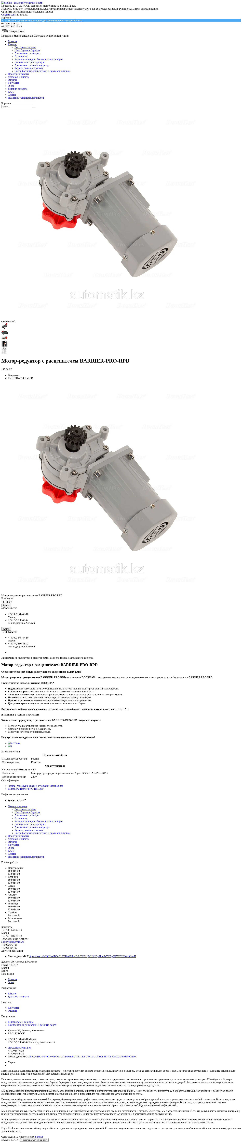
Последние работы (18, 74)
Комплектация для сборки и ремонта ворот (38, 59)
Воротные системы (25, 47)
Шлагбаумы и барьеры (27, 50)
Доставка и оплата (18, 77)
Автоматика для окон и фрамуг (32, 65)
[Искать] (33, 107)
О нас (11, 85)
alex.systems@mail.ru (12, 941)
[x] (10, 746)
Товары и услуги (17, 806)
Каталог (12, 44)
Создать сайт (8, 14)
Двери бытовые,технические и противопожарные (42, 71)
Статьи (12, 94)
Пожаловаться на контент (34, 1140)
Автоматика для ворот (27, 53)
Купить (78, 20)
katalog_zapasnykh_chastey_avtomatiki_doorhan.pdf (35, 785)
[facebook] (14, 743)
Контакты (13, 82)
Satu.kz (39, 1136)
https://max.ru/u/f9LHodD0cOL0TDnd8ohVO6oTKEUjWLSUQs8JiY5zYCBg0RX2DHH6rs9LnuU (82, 956)
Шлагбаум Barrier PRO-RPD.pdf (25, 788)
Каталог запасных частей (28, 68)
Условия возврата (17, 88)
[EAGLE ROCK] (13, 32)
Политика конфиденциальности (26, 97)
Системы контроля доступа (29, 62)
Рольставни (20, 56)
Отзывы (12, 79)
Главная (12, 41)
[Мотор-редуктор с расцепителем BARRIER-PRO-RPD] (106, 592)
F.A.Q (11, 91)
